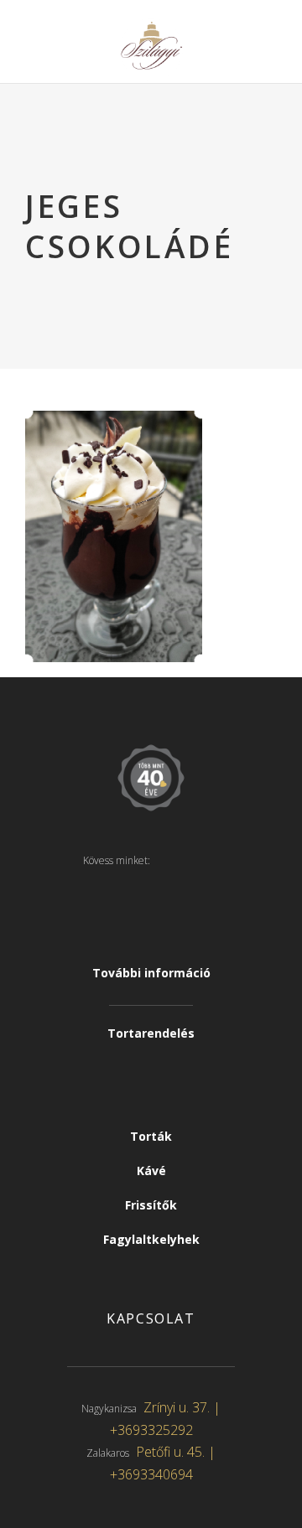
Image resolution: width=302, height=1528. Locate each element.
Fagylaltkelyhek (151, 1239)
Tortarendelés (151, 1033)
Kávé (151, 1170)
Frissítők (151, 1205)
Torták (151, 1136)
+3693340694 (151, 1474)
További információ (151, 973)
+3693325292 (151, 1430)
